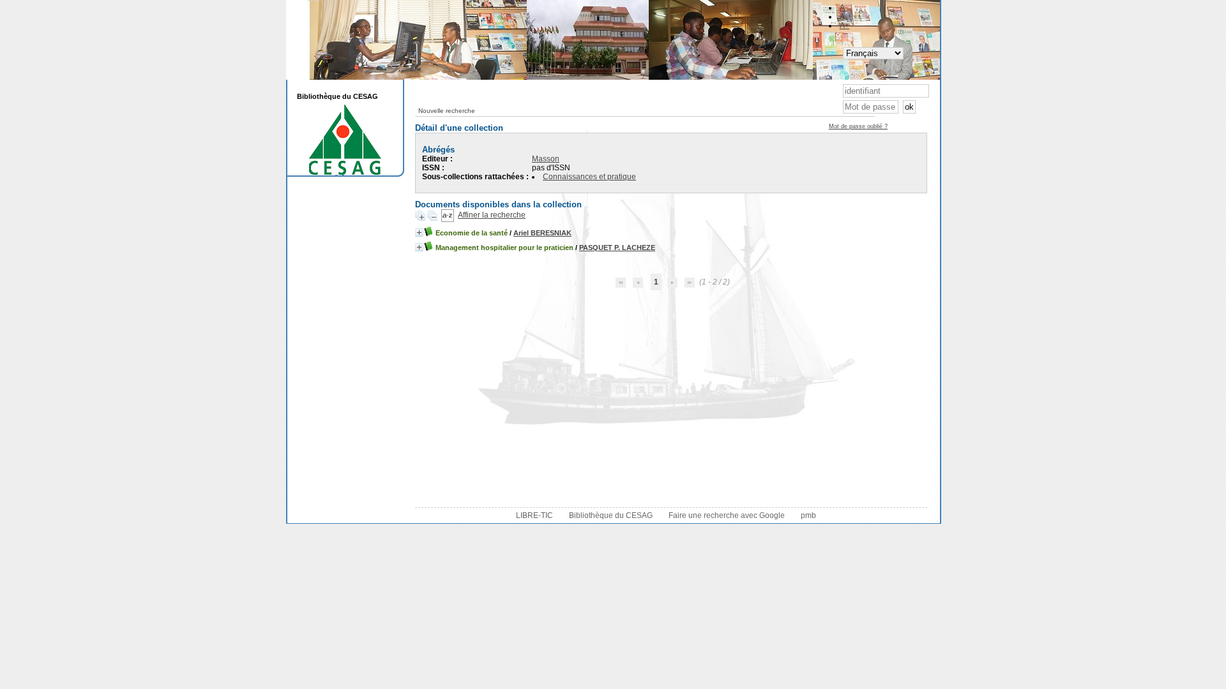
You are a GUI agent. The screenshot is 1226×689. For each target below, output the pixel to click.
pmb (808, 515)
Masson (545, 158)
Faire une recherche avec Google (727, 515)
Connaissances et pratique (589, 176)
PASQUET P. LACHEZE (617, 247)
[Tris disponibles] (447, 215)
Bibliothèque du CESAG (611, 515)
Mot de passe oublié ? (858, 126)
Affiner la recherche (492, 215)
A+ (844, 25)
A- (843, 7)
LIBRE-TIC (534, 515)
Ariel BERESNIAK (542, 233)
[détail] (419, 232)
